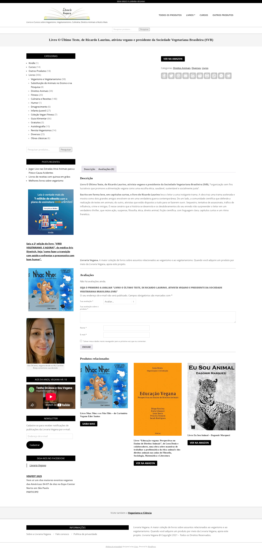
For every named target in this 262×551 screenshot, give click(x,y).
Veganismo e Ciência (140, 512)
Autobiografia (38, 126)
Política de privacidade (114, 546)
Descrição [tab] (89, 169)
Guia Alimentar (39, 118)
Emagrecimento (39, 106)
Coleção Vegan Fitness (42, 114)
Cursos (32, 66)
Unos (136, 546)
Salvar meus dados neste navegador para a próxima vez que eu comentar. (114, 341)
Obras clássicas (39, 138)
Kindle (32, 63)
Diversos (196, 68)
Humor (34, 102)
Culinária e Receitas (41, 98)
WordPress (152, 546)
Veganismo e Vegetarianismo (46, 79)
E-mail (83, 334)
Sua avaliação (86, 301)
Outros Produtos (37, 70)
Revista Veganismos (41, 130)
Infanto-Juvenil (38, 110)
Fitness (34, 94)
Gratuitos (36, 122)
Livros (205, 68)
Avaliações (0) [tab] (106, 169)
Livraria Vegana (38, 465)
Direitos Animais (181, 68)
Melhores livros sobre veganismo (46, 180)
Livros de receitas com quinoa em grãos (49, 176)
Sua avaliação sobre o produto (89, 307)
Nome (83, 327)
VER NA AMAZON (172, 58)
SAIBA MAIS (88, 423)
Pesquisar (144, 29)
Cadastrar (35, 444)
